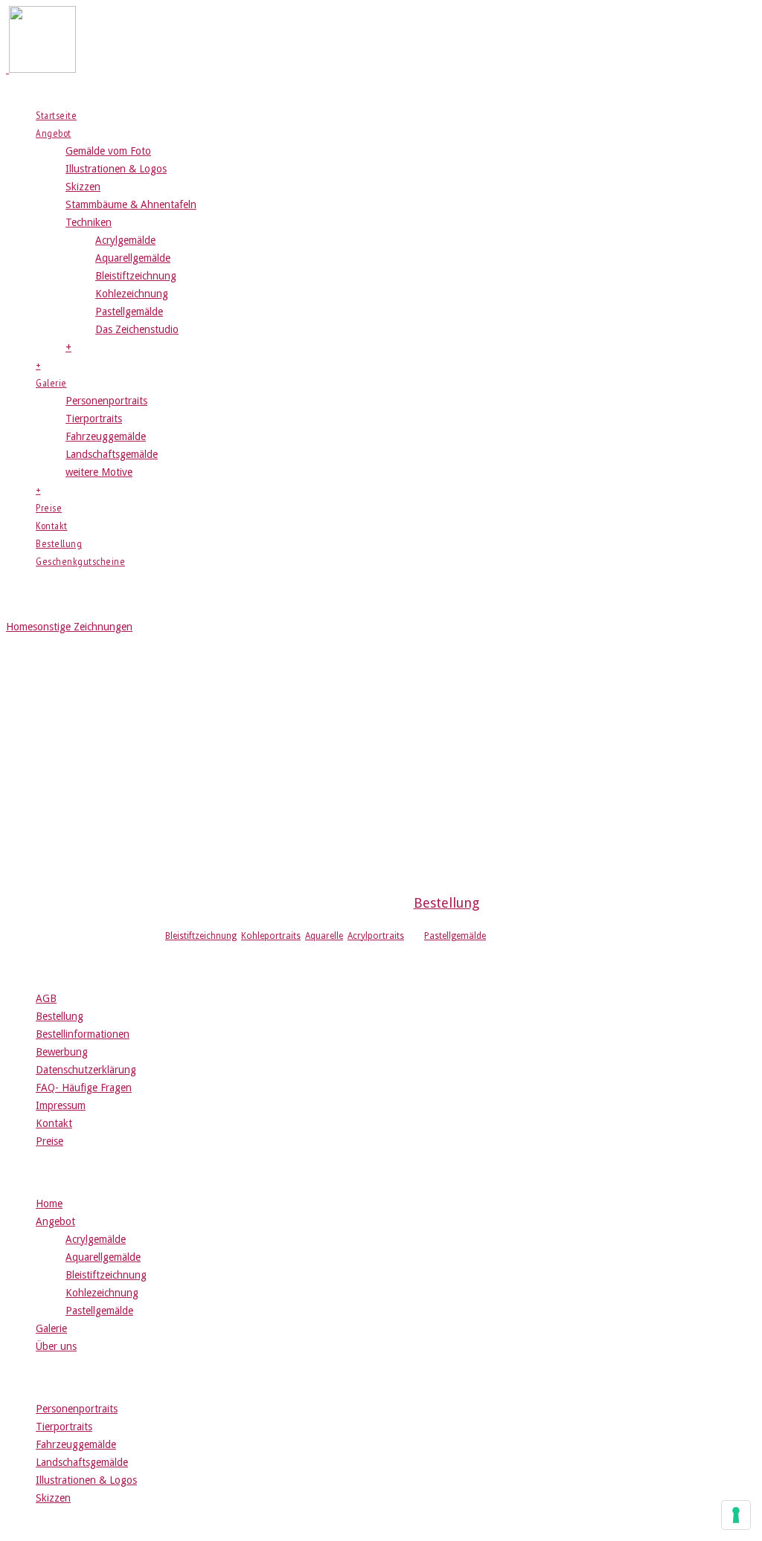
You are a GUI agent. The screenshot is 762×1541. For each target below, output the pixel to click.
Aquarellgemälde (132, 258)
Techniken (88, 222)
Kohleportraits (271, 936)
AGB (46, 998)
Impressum (61, 1105)
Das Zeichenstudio (137, 329)
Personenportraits (106, 401)
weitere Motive (98, 472)
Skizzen (82, 187)
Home (19, 627)
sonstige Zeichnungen (82, 627)
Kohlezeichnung (131, 294)
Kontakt (52, 525)
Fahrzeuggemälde (105, 436)
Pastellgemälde (129, 311)
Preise (49, 507)
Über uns (56, 1346)
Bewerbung (62, 1052)
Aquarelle (324, 936)
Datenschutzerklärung (86, 1070)
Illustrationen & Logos (116, 169)
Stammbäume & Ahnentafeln (130, 204)
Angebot (53, 133)
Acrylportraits (376, 936)
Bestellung (59, 543)
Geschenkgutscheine (80, 561)
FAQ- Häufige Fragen (84, 1087)
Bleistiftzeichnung (135, 276)
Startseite (56, 115)
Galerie (51, 383)
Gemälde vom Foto (108, 151)
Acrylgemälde (125, 240)
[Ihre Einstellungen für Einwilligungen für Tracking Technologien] (736, 1515)
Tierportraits (93, 418)
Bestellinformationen (82, 1034)
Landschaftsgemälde (111, 454)
